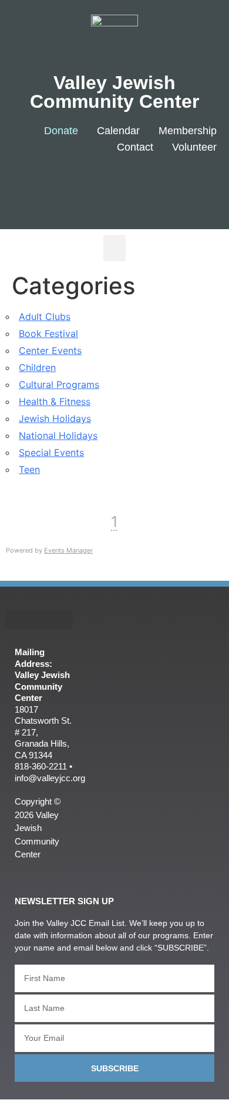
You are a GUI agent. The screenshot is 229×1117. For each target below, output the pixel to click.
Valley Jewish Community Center (114, 92)
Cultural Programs (59, 384)
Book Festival (48, 333)
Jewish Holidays (55, 418)
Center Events (50, 350)
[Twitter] (159, 185)
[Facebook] (124, 185)
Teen (29, 469)
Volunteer (194, 147)
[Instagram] (194, 185)
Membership (188, 131)
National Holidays (58, 435)
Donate (61, 131)
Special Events (51, 452)
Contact (135, 147)
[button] (114, 248)
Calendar (118, 131)
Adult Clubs (44, 316)
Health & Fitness (54, 401)
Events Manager (68, 550)
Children (37, 367)
